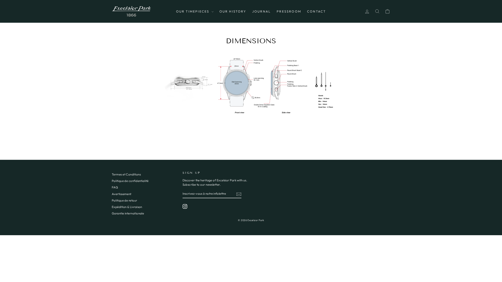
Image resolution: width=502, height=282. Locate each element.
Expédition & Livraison (127, 207)
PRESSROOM (289, 11)
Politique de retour (124, 200)
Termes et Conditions (126, 174)
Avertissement (121, 194)
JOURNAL (261, 11)
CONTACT (316, 11)
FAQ (115, 187)
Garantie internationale (128, 213)
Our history (232, 11)
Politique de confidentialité (130, 181)
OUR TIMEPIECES (193, 11)
